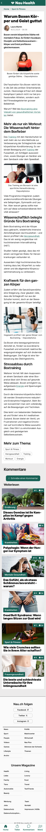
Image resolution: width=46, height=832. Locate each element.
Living (26, 771)
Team (27, 801)
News (6, 729)
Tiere (6, 784)
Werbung (7, 801)
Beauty (6, 793)
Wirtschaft (28, 738)
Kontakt (28, 805)
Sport (6, 734)
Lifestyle (7, 751)
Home (6, 9)
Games (6, 747)
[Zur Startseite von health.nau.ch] (23, 2)
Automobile (8, 789)
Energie (20, 386)
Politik (26, 729)
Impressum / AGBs (32, 809)
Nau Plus (27, 742)
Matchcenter (29, 734)
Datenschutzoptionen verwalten (13, 813)
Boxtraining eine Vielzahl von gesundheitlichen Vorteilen (22, 112)
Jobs (6, 805)
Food (26, 780)
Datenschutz (9, 809)
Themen (27, 751)
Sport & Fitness (18, 9)
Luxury (27, 776)
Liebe (6, 776)
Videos (6, 742)
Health (6, 771)
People (6, 738)
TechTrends (29, 789)
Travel (26, 784)
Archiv (6, 755)
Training (12, 137)
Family (6, 780)
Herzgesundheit (32, 236)
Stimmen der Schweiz (33, 747)
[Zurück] (1, 3)
